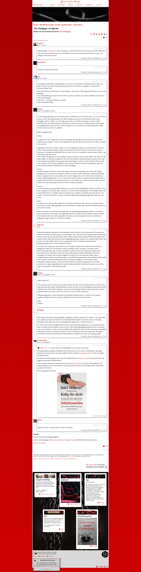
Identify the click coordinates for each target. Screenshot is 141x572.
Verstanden (46, 569)
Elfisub (39, 420)
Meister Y (40, 43)
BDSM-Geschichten (83, 358)
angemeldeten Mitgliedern (63, 440)
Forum (35, 25)
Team (36, 556)
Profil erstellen (68, 2)
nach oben (103, 58)
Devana (40, 109)
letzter (42, 40)
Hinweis (89, 456)
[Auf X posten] (96, 34)
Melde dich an (44, 348)
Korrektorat (43, 556)
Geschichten (78, 25)
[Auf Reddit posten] (99, 34)
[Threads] (107, 567)
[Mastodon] (102, 567)
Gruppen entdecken (74, 504)
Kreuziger (40, 310)
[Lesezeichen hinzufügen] (106, 467)
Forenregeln (71, 456)
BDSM (45, 554)
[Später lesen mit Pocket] (101, 34)
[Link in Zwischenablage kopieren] (91, 34)
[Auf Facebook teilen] (94, 34)
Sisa (38, 76)
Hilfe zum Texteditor (48, 459)
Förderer (50, 556)
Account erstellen (98, 416)
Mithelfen (94, 546)
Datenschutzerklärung (52, 566)
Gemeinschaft (78, 363)
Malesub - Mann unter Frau (47, 494)
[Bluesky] (96, 567)
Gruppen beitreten (86, 353)
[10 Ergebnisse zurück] (104, 37)
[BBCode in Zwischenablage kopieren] (106, 34)
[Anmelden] (72, 413)
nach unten (36, 40)
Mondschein (41, 62)
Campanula (51, 51)
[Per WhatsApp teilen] (104, 34)
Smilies (35, 459)
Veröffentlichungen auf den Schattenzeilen (56, 25)
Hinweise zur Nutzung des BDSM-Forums (66, 459)
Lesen (62, 529)
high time (40, 225)
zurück (46, 40)
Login (78, 2)
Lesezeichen (92, 464)
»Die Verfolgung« (65, 32)
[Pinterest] (104, 567)
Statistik (40, 459)
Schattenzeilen (37, 5)
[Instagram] (99, 567)
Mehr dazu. (102, 503)
